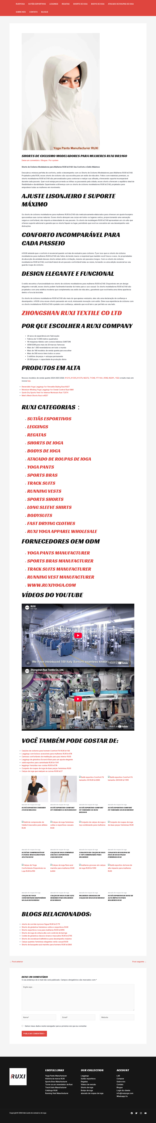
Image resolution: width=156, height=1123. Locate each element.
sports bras (42, 475)
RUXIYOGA (20, 4)
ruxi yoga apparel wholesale (62, 531)
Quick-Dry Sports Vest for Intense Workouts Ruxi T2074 (45, 392)
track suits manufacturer (59, 569)
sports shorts (45, 499)
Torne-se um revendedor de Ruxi (59, 1084)
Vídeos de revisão (88, 1084)
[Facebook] (132, 1113)
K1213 (67, 378)
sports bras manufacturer (60, 561)
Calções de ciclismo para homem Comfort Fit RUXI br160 (46, 751)
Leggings (53, 4)
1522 (117, 378)
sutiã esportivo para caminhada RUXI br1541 (40, 762)
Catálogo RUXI (51, 1090)
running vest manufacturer (60, 577)
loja (28, 381)
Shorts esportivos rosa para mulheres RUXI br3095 (43, 930)
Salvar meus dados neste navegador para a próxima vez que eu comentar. (56, 1026)
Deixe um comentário (31, 160)
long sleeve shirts (49, 507)
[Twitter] (136, 1113)
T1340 (92, 378)
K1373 (80, 378)
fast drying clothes (51, 523)
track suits (41, 483)
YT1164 (99, 378)
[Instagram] (141, 1113)
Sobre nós (21, 12)
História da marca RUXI (55, 1079)
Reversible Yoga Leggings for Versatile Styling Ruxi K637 (46, 387)
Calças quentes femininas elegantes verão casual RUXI (45, 942)
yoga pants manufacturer (58, 553)
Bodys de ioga (97, 4)
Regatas (66, 4)
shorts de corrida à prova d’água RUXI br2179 (41, 924)
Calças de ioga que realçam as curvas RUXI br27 (42, 771)
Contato (33, 12)
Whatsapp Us (122, 1096)
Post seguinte (139, 962)
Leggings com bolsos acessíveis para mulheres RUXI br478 (47, 754)
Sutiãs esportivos (37, 4)
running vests (44, 491)
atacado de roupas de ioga (121, 4)
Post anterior (16, 962)
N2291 (111, 378)
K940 (106, 378)
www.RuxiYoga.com (51, 585)
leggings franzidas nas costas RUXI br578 (39, 765)
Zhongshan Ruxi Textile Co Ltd (72, 313)
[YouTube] (145, 1113)
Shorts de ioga (80, 4)
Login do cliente (123, 1090)
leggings (37, 427)
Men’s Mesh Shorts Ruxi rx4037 (35, 395)
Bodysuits (39, 515)
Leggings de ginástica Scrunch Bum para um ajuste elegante (47, 760)
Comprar (120, 1079)
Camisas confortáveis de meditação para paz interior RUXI (46, 757)
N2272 (86, 378)
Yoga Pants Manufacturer (56, 1076)
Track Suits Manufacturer (56, 1087)
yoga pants (40, 467)
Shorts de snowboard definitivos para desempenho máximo (47, 939)
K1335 (73, 378)
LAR (118, 1076)
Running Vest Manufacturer (56, 1093)
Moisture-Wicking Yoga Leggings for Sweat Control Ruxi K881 (48, 390)
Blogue (44, 12)
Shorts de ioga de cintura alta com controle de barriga (44, 933)
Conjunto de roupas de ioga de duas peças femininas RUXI (46, 768)
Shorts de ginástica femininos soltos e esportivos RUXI (45, 927)
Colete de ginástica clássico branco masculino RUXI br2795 (47, 936)
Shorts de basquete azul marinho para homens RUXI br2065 (47, 945)
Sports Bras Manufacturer (56, 1082)
